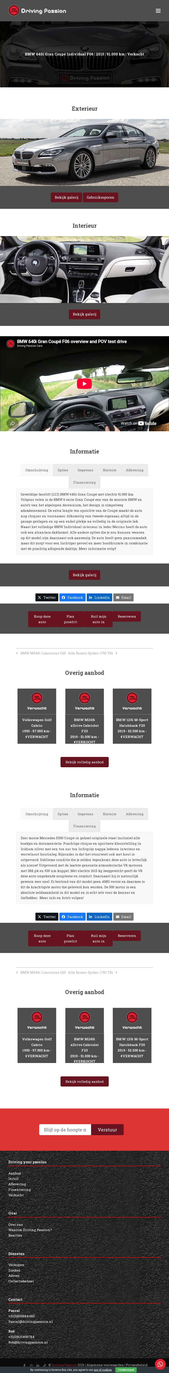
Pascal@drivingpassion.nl (30, 1321)
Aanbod (14, 1173)
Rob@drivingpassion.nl (28, 1342)
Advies (14, 1275)
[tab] (37, 470)
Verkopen (16, 1265)
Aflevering (17, 1184)
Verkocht (16, 1195)
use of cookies (103, 1369)
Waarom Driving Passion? (30, 1230)
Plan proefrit (70, 619)
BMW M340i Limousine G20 (43, 653)
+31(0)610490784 (21, 1336)
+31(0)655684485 (21, 1316)
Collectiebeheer (21, 1281)
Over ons (15, 1224)
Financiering (19, 1189)
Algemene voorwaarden (105, 1365)
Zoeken (14, 1270)
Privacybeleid (137, 1365)
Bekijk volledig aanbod (85, 762)
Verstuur (107, 1130)
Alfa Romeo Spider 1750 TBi (90, 653)
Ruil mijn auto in (99, 619)
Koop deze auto (42, 619)
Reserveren (127, 616)
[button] (158, 11)
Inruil (13, 1178)
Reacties (15, 1235)
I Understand (126, 1369)
